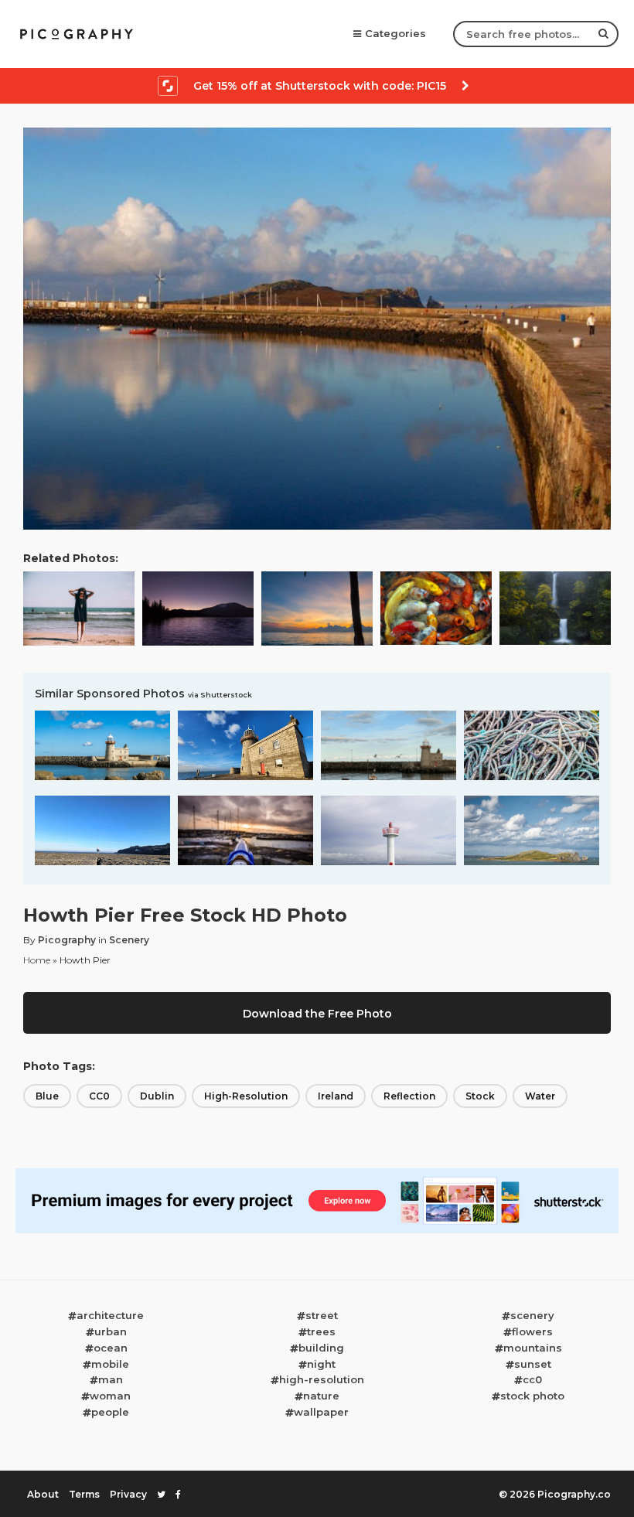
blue (47, 1096)
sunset (532, 1364)
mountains (532, 1347)
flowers (532, 1331)
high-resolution (321, 1379)
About (43, 1494)
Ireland (335, 1096)
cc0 (532, 1379)
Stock (480, 1096)
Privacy (128, 1494)
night (321, 1364)
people (110, 1412)
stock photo (532, 1395)
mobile (110, 1364)
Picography (67, 940)
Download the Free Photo (317, 1014)
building (321, 1347)
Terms (84, 1494)
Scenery (129, 940)
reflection (409, 1096)
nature (321, 1395)
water (540, 1096)
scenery (532, 1315)
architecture (110, 1315)
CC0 (99, 1096)
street (321, 1315)
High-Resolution (246, 1096)
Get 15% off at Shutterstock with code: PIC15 (319, 86)
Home (36, 960)
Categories (395, 33)
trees (321, 1331)
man (110, 1379)
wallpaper (321, 1412)
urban (110, 1331)
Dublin (157, 1096)
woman (110, 1395)
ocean (111, 1347)
